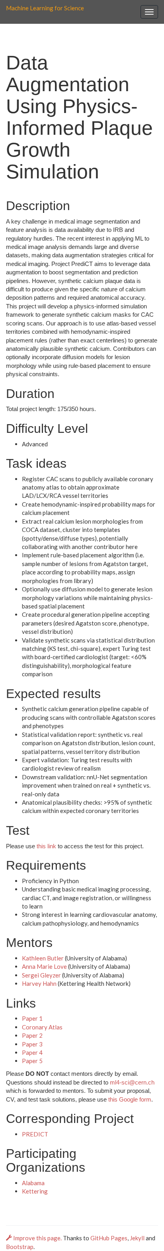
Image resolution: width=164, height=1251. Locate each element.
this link (46, 846)
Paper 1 (32, 1018)
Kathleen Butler (43, 958)
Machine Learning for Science (45, 7)
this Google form (129, 1099)
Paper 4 (32, 1052)
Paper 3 (32, 1044)
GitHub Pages (108, 1237)
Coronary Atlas (42, 1027)
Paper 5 (32, 1060)
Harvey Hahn (39, 983)
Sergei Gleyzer (41, 975)
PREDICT (35, 1134)
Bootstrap (19, 1246)
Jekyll (137, 1237)
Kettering (35, 1191)
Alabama (33, 1182)
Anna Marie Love (44, 966)
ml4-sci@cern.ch (132, 1082)
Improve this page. (37, 1237)
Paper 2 (32, 1035)
